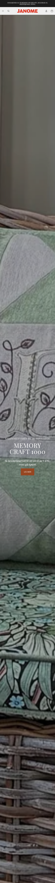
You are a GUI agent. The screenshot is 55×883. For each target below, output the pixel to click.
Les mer (27, 472)
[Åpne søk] (8, 11)
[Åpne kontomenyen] (46, 11)
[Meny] (3, 11)
